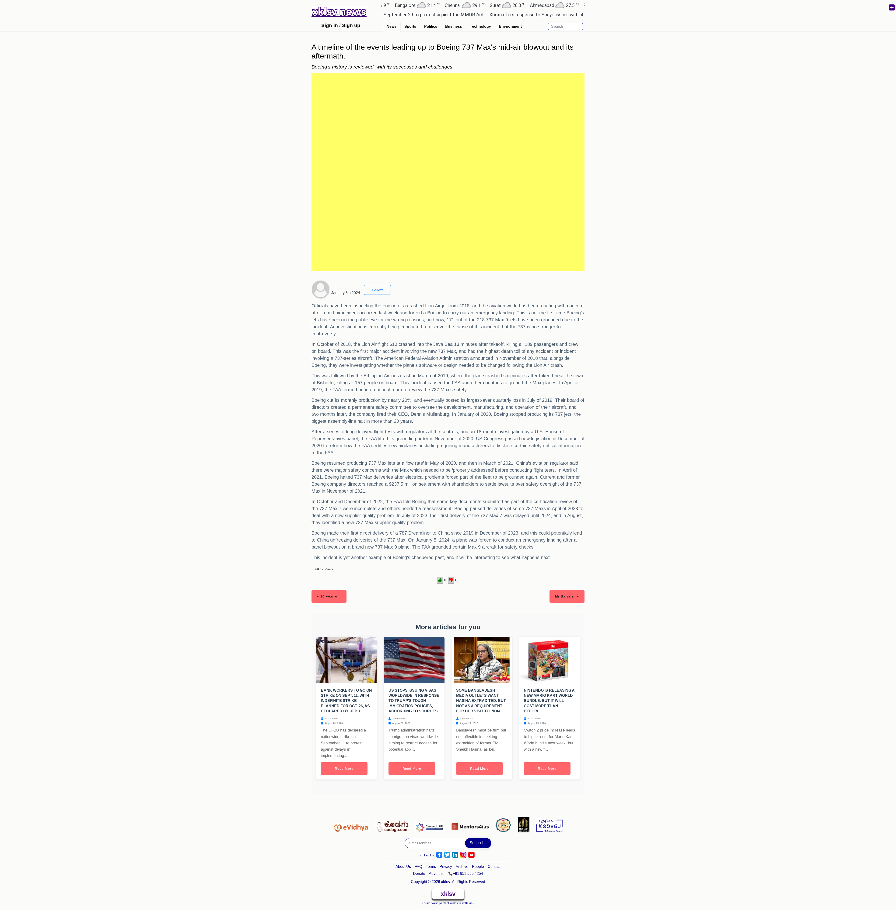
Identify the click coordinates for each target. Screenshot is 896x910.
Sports (410, 26)
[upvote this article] (440, 580)
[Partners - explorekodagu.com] (550, 824)
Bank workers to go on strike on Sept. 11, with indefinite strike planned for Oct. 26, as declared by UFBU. (346, 700)
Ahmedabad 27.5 (515, 5)
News (391, 26)
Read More (344, 768)
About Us (403, 867)
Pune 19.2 (562, 5)
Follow (377, 290)
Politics (430, 26)
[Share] (891, 7)
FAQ (418, 867)
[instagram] (463, 855)
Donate (419, 874)
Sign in (329, 25)
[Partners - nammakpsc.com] (431, 824)
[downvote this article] (451, 580)
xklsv (448, 893)
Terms (431, 867)
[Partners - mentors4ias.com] (471, 824)
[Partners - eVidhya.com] (351, 824)
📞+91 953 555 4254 (465, 874)
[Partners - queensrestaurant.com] (504, 824)
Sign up (351, 25)
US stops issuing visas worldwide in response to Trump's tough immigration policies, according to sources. (413, 700)
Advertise (436, 874)
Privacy (446, 867)
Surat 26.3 (469, 5)
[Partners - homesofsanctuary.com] (525, 824)
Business (453, 26)
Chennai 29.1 (426, 5)
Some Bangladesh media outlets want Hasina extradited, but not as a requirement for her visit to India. (481, 700)
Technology (480, 26)
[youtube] (471, 855)
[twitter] (447, 855)
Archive (462, 867)
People (478, 867)
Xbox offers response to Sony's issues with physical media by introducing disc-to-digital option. (548, 14)
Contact (494, 867)
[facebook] (439, 855)
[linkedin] (455, 855)
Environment (510, 26)
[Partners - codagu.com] (393, 824)
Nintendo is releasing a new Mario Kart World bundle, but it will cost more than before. (549, 700)
